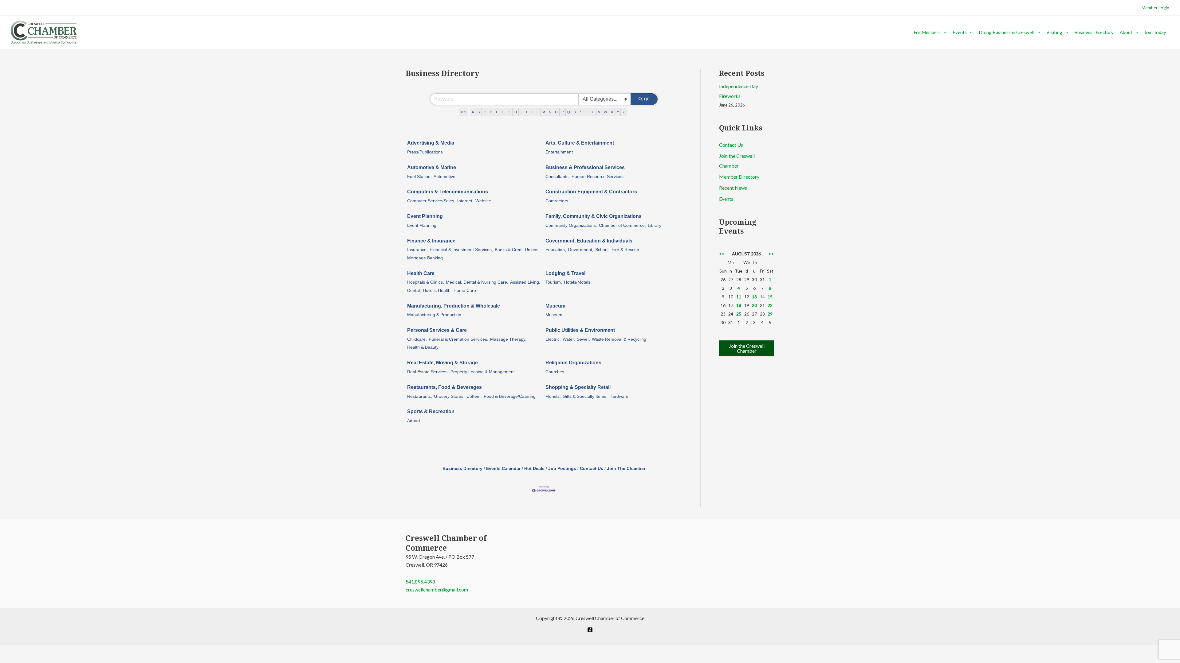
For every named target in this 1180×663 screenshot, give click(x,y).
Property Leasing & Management (482, 372)
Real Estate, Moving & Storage (442, 362)
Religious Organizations (573, 362)
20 (754, 305)
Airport (413, 420)
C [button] (485, 112)
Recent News (733, 188)
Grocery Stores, (449, 396)
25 (738, 313)
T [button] (587, 112)
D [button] (491, 112)
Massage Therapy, (508, 339)
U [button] (593, 112)
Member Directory (739, 177)
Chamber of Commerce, (622, 225)
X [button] (612, 112)
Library (654, 225)
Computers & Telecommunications (447, 191)
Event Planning (425, 216)
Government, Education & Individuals (588, 240)
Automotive (444, 176)
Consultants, (557, 176)
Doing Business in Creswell (1006, 32)
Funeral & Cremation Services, (458, 339)
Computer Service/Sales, (431, 201)
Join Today (1155, 32)
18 (738, 305)
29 (770, 313)
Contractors (556, 201)
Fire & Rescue (625, 249)
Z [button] (624, 112)
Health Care (421, 273)
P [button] (562, 112)
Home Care (465, 290)
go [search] (647, 98)
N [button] (550, 112)
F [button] (503, 112)
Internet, (465, 201)
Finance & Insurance (431, 240)
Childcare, (417, 339)
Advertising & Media (430, 142)
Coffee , (474, 396)
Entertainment (559, 152)
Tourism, (553, 282)
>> (771, 253)
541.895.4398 (420, 581)
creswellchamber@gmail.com (437, 589)
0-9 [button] (463, 112)
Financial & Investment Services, (461, 249)
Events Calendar (503, 468)
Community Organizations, (571, 225)
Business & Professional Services (585, 167)
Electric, (553, 339)
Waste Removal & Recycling (619, 339)
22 (770, 305)
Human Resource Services (597, 176)
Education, (555, 249)
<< (721, 253)
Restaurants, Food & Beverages (444, 387)
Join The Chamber (626, 468)
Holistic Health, (437, 290)
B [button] (479, 112)
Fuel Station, (419, 176)
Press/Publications (425, 152)
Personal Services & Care (437, 330)
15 (770, 296)
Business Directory (1094, 32)
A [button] (473, 112)
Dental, (414, 290)
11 (738, 296)
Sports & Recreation (430, 411)
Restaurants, (419, 396)
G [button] (509, 112)
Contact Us (591, 468)
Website (483, 201)
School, (602, 249)
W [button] (605, 112)
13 (754, 296)
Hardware (618, 396)
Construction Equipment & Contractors (591, 191)
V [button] (599, 112)
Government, (580, 249)
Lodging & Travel (565, 273)
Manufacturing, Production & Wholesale (453, 305)
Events (960, 32)
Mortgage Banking (425, 258)
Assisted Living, (525, 282)
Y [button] (618, 112)
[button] (943, 32)
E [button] (497, 112)
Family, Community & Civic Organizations (593, 216)
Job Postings (562, 468)
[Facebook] (590, 630)
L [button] (537, 112)
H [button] (515, 112)
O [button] (556, 112)
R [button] (575, 112)
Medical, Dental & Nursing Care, (477, 282)
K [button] (532, 112)
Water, (569, 339)
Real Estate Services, (428, 372)
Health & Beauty (423, 347)
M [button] (543, 112)
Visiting (1054, 32)
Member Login (1155, 7)
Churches (554, 372)
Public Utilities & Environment (580, 330)
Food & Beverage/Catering (510, 396)
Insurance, (417, 249)
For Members (927, 32)
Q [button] (568, 112)
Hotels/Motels (577, 282)
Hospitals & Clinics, (425, 282)
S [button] (581, 112)
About (1126, 32)
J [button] (526, 112)
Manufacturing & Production (434, 314)
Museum (555, 305)
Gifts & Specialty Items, (585, 396)
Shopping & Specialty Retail (578, 387)
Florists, (553, 396)
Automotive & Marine (431, 167)
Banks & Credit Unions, (517, 249)
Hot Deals (534, 468)
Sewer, (583, 339)
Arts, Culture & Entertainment (579, 142)
